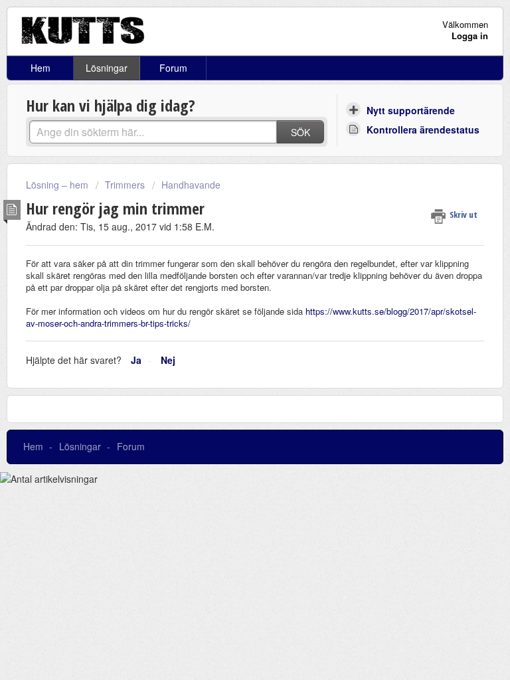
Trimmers (125, 184)
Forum (173, 67)
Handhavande (190, 184)
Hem (40, 67)
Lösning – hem (58, 184)
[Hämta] (230, 330)
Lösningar (107, 67)
